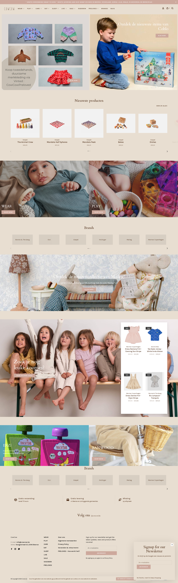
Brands (104, 8)
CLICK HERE (89, 289)
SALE (72, 8)
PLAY (29, 8)
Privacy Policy (63, 544)
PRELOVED (93, 8)
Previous (11, 151)
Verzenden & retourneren (68, 548)
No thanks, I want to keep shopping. (149, 578)
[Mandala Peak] (89, 123)
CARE (38, 8)
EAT (46, 8)
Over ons (61, 537)
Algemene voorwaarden (67, 541)
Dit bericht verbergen (126, 579)
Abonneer (101, 553)
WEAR (20, 8)
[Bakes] (121, 123)
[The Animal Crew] (25, 123)
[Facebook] (11, 549)
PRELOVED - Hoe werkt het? (69, 551)
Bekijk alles (162, 106)
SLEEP (54, 8)
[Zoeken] (172, 8)
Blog (113, 8)
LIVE (63, 8)
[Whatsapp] (19, 549)
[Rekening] (163, 8)
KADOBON (82, 8)
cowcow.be (96, 516)
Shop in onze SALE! (24, 375)
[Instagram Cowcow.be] (15, 549)
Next (167, 151)
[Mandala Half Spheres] (57, 123)
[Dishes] (152, 123)
